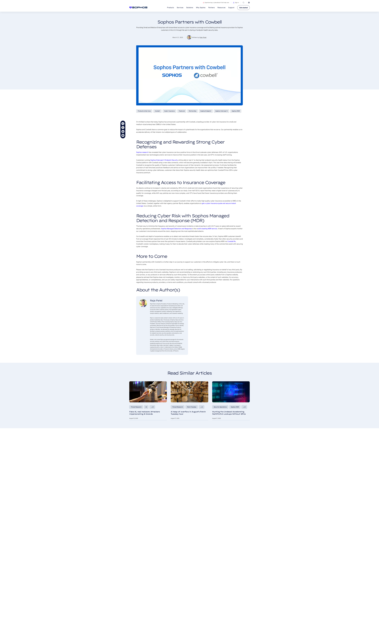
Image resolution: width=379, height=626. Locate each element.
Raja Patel (203, 37)
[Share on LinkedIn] (122, 131)
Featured (182, 111)
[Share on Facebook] (122, 135)
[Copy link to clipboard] (122, 123)
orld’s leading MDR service (207, 229)
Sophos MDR (236, 111)
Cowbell (157, 111)
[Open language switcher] (249, 2)
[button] (236, 2)
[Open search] (243, 2)
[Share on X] (122, 127)
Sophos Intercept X (221, 111)
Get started (243, 8)
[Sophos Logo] (138, 7)
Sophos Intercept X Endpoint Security (164, 160)
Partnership (192, 111)
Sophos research (142, 152)
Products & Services (144, 111)
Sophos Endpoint (205, 111)
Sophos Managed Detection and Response (176, 229)
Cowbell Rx (231, 241)
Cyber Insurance (169, 111)
